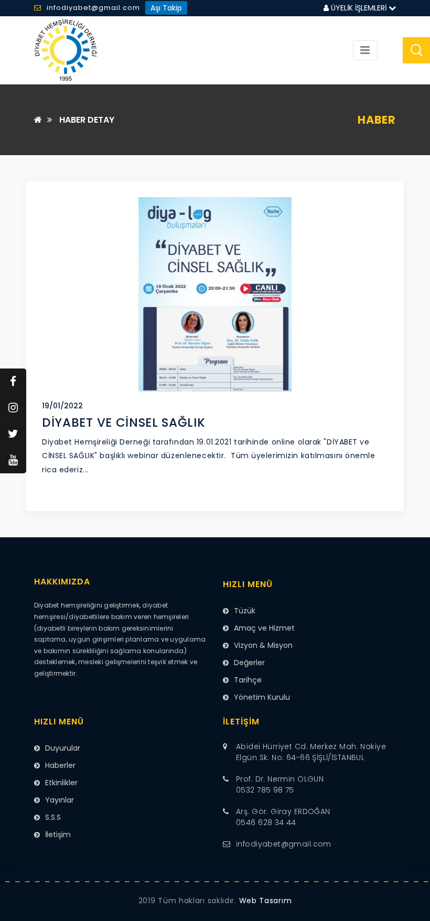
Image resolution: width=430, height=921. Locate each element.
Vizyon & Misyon (263, 645)
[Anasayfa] (38, 120)
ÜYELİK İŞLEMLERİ (359, 8)
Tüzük (244, 610)
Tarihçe (248, 680)
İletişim (58, 834)
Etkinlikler (61, 782)
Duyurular (62, 748)
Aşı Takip (166, 8)
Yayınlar (59, 800)
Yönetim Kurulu (262, 697)
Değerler (249, 662)
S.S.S (53, 817)
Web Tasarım (265, 900)
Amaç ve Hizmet (264, 628)
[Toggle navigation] (365, 50)
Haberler (60, 765)
